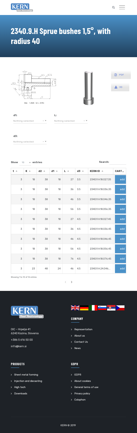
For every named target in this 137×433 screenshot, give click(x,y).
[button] (30, 120)
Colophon (80, 399)
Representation (83, 329)
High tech (20, 387)
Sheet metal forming (26, 374)
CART (118, 171)
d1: (15, 115)
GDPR (77, 374)
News (77, 348)
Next (71, 282)
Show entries (26, 162)
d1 (52, 171)
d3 (78, 171)
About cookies (82, 381)
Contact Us (81, 341)
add (122, 179)
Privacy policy (82, 393)
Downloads (20, 393)
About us (79, 335)
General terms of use (86, 387)
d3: (15, 136)
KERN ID (95, 171)
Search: (104, 161)
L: (55, 115)
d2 (40, 171)
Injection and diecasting (28, 381)
